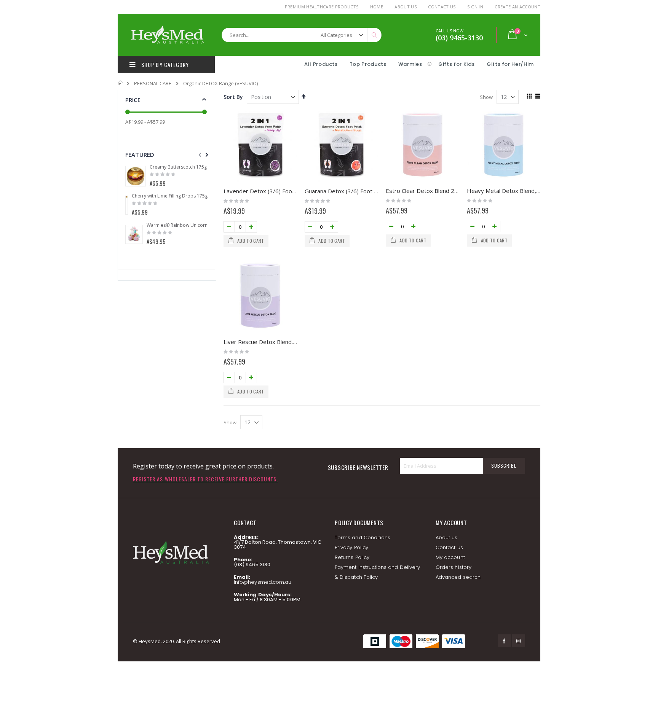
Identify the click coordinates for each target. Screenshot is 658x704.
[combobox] (302, 35)
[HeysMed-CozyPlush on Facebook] (504, 640)
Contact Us (441, 7)
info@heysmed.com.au (262, 582)
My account (450, 557)
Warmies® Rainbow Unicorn (177, 225)
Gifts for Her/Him (510, 64)
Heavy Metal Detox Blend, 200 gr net (516, 190)
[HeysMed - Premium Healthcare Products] (167, 35)
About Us (405, 7)
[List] (537, 97)
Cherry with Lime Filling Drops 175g (170, 196)
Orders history (453, 567)
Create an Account (517, 7)
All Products (321, 64)
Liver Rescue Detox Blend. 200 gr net (273, 342)
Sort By (233, 96)
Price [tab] (133, 100)
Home (376, 7)
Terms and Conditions (362, 537)
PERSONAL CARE (152, 83)
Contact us (449, 547)
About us (447, 537)
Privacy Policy (351, 547)
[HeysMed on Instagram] (518, 640)
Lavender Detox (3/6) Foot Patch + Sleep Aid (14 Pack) (295, 191)
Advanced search (458, 577)
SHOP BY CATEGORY (164, 64)
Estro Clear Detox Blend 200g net (430, 190)
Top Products (368, 64)
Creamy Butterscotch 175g (178, 167)
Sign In (475, 7)
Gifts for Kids (457, 64)
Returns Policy (352, 557)
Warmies (410, 64)
